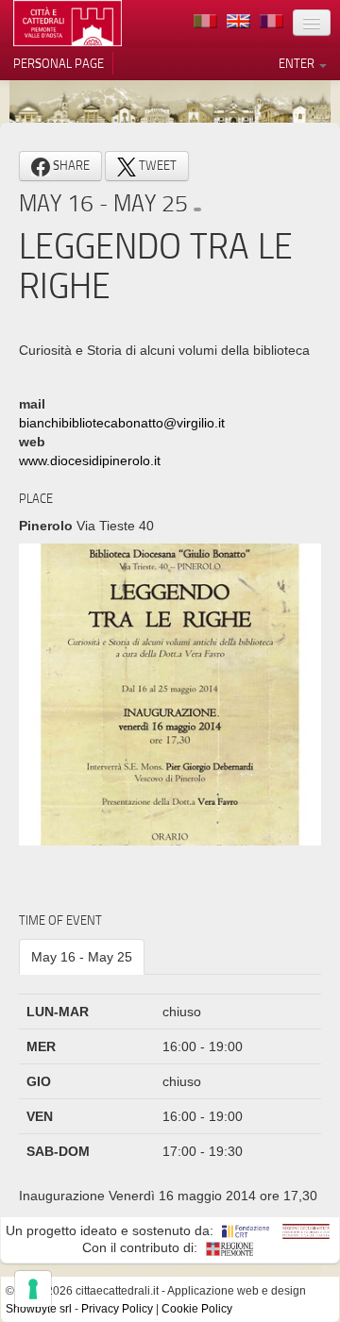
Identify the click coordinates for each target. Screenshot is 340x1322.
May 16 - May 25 (81, 956)
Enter (298, 63)
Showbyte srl (39, 1308)
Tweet (156, 165)
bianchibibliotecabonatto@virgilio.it (122, 422)
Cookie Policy (197, 1308)
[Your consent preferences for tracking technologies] (33, 1289)
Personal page (58, 63)
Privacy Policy (117, 1308)
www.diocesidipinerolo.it (90, 460)
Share (70, 165)
